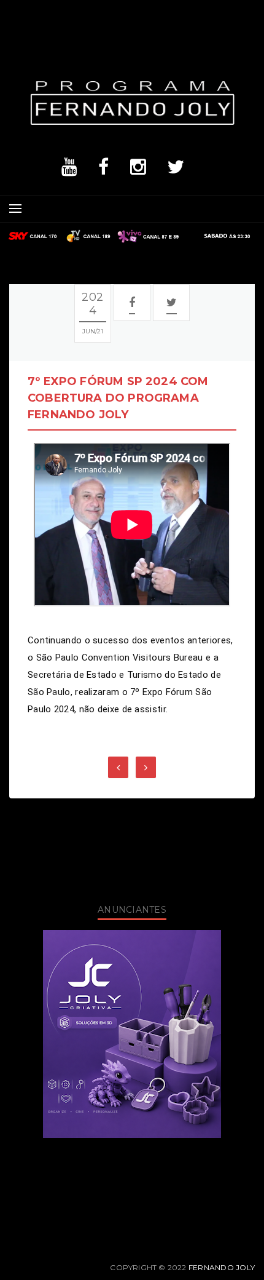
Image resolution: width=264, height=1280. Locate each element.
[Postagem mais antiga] (146, 767)
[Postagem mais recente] (118, 767)
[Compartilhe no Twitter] (171, 302)
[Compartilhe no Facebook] (132, 302)
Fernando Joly (221, 1267)
